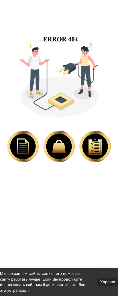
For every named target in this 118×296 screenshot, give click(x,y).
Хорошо (107, 281)
